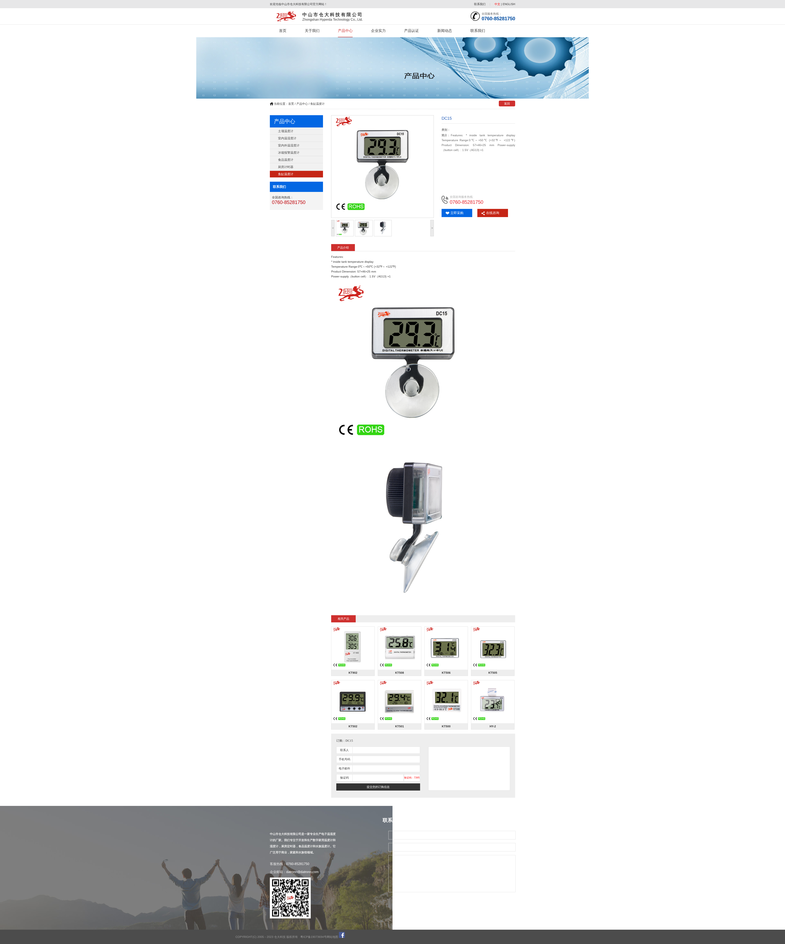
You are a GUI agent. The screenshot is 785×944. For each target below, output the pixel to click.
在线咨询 (492, 213)
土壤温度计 (285, 131)
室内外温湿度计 (288, 145)
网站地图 (332, 936)
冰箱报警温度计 (288, 152)
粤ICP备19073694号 (313, 936)
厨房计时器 (285, 167)
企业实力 (378, 31)
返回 (507, 103)
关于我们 (312, 31)
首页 (282, 31)
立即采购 (456, 213)
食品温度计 (285, 159)
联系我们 (480, 4)
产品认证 (411, 31)
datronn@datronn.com (302, 872)
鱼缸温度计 (317, 103)
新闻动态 (444, 31)
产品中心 (345, 31)
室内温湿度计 (287, 138)
